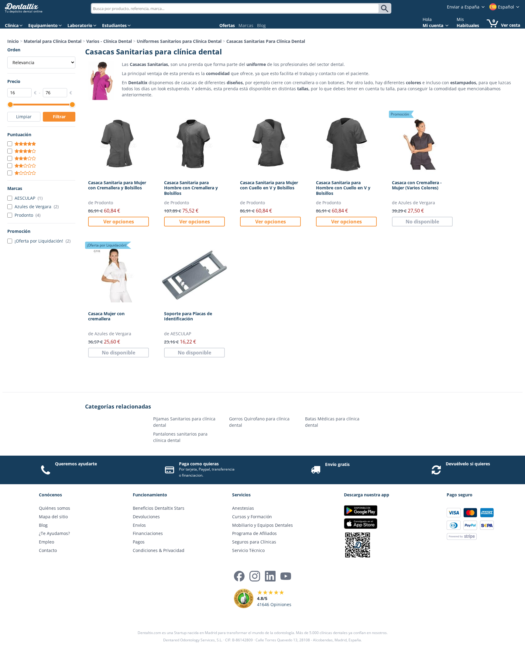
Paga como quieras (199, 464)
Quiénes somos (54, 508)
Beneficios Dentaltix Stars (158, 508)
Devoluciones (146, 516)
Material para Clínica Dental (52, 41)
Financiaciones (148, 533)
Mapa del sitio (53, 516)
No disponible (422, 221)
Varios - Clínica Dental (109, 41)
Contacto (48, 550)
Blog (261, 25)
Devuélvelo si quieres (468, 464)
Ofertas (227, 25)
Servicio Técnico (248, 550)
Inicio (13, 41)
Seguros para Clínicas (254, 542)
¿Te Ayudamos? (54, 533)
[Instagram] (254, 576)
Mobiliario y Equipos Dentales (262, 525)
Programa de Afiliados (254, 533)
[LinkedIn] (270, 576)
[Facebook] (239, 576)
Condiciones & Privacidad (158, 550)
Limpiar (24, 116)
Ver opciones (118, 221)
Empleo (46, 542)
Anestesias (243, 508)
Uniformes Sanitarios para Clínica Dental (179, 41)
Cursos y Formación (252, 516)
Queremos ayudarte (76, 464)
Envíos (139, 525)
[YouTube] (285, 576)
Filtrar (59, 116)
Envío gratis (337, 464)
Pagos (139, 542)
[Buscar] (385, 8)
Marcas (245, 25)
